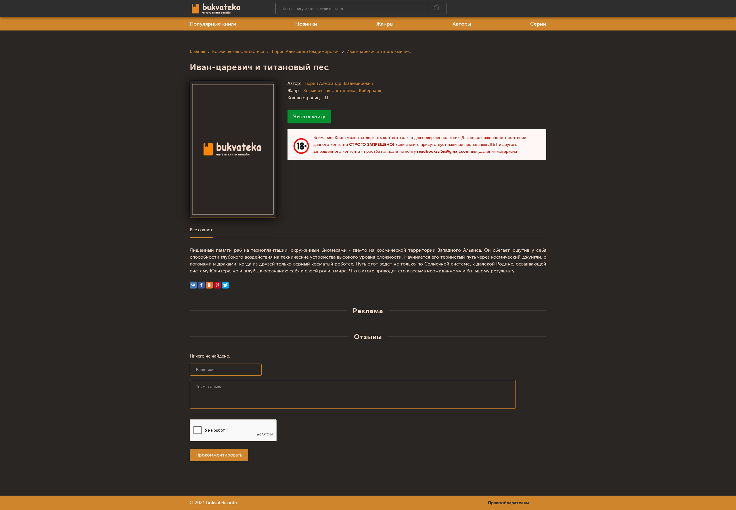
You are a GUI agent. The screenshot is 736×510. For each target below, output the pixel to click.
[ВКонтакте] (193, 285)
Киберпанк (370, 90)
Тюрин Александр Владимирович (338, 83)
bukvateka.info (221, 502)
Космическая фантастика (329, 90)
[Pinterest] (217, 285)
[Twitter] (225, 285)
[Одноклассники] (209, 285)
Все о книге (201, 230)
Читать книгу (309, 116)
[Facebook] (201, 285)
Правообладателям (508, 502)
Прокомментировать (218, 455)
